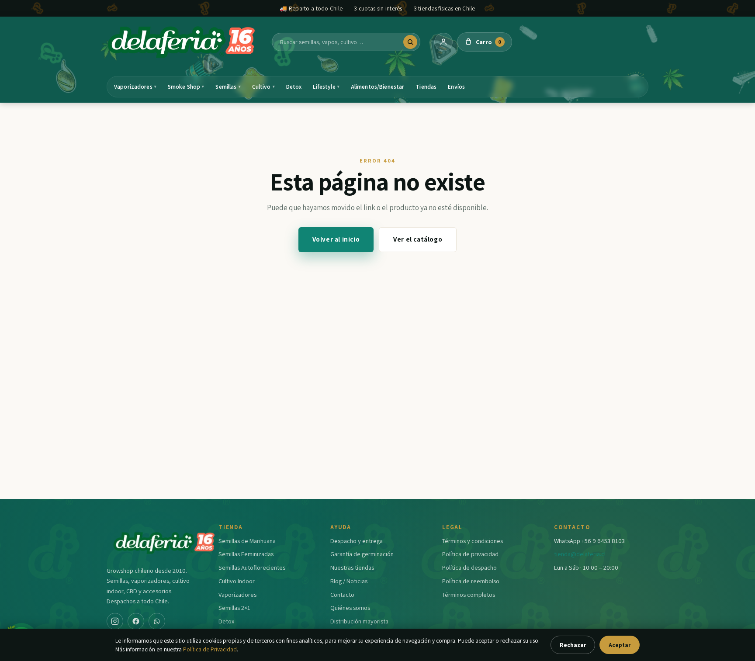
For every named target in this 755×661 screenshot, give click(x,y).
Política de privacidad (470, 554)
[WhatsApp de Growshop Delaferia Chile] (157, 621)
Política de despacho (469, 567)
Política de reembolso (470, 581)
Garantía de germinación (362, 554)
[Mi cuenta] (443, 42)
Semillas (227, 86)
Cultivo (263, 86)
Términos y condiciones (472, 540)
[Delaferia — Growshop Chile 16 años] (182, 42)
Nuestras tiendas (352, 567)
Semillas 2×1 (234, 607)
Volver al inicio (336, 239)
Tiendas (426, 86)
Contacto (342, 594)
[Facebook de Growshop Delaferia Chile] (136, 621)
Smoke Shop (186, 86)
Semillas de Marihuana (247, 540)
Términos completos (468, 594)
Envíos (456, 86)
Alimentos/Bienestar (378, 86)
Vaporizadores (135, 86)
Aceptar (619, 645)
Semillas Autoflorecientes (251, 567)
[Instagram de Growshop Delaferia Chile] (115, 621)
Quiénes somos (350, 607)
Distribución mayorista (359, 621)
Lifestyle (326, 86)
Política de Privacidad (210, 649)
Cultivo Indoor (236, 581)
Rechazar (573, 645)
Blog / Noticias (348, 581)
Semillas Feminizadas (246, 554)
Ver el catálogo (417, 239)
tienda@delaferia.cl (580, 554)
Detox (294, 86)
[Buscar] (410, 42)
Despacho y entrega (356, 540)
